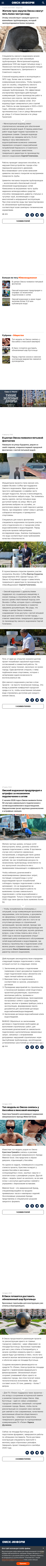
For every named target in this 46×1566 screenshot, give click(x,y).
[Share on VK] (27, 215)
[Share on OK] (31, 215)
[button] (3, 3)
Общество (19, 8)
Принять (23, 1563)
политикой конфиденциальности (12, 1560)
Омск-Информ (23, 2)
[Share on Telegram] (36, 215)
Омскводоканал (28, 277)
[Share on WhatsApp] (41, 215)
